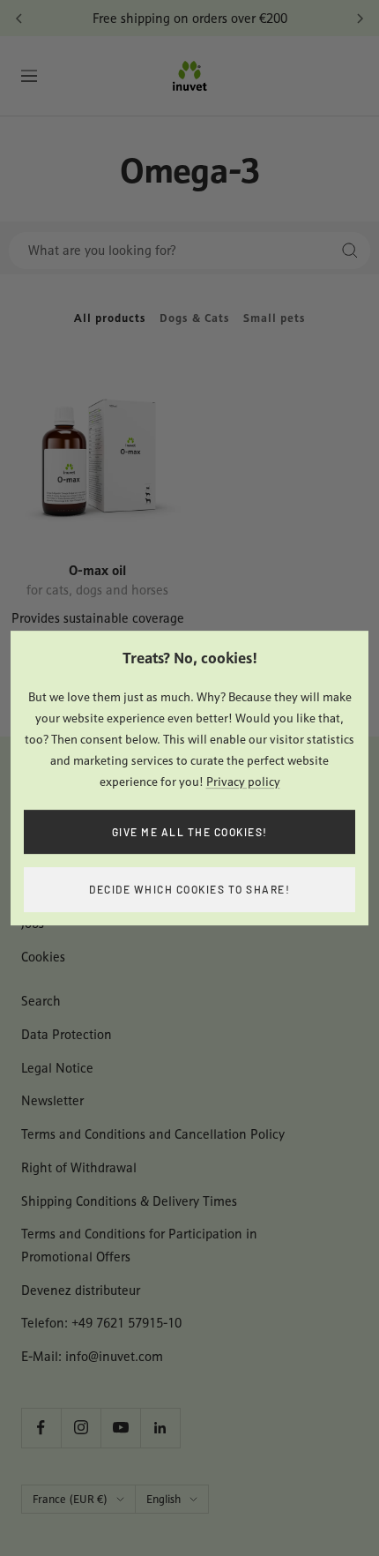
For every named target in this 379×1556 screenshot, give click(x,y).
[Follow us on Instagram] (80, 1428)
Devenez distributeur (80, 1290)
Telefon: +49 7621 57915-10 (101, 1322)
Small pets (274, 318)
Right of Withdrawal (79, 1167)
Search (41, 1000)
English (163, 1499)
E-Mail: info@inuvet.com (92, 1356)
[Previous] (19, 18)
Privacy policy (243, 781)
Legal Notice (57, 1068)
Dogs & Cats (195, 318)
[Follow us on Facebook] (41, 1428)
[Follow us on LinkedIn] (160, 1428)
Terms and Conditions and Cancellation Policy (153, 1134)
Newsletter (52, 1100)
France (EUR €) (70, 1499)
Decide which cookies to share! (189, 889)
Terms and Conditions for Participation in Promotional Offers (139, 1245)
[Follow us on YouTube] (120, 1428)
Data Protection (66, 1034)
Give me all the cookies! (190, 832)
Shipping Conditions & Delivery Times (129, 1201)
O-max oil (97, 569)
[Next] (359, 18)
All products (110, 318)
